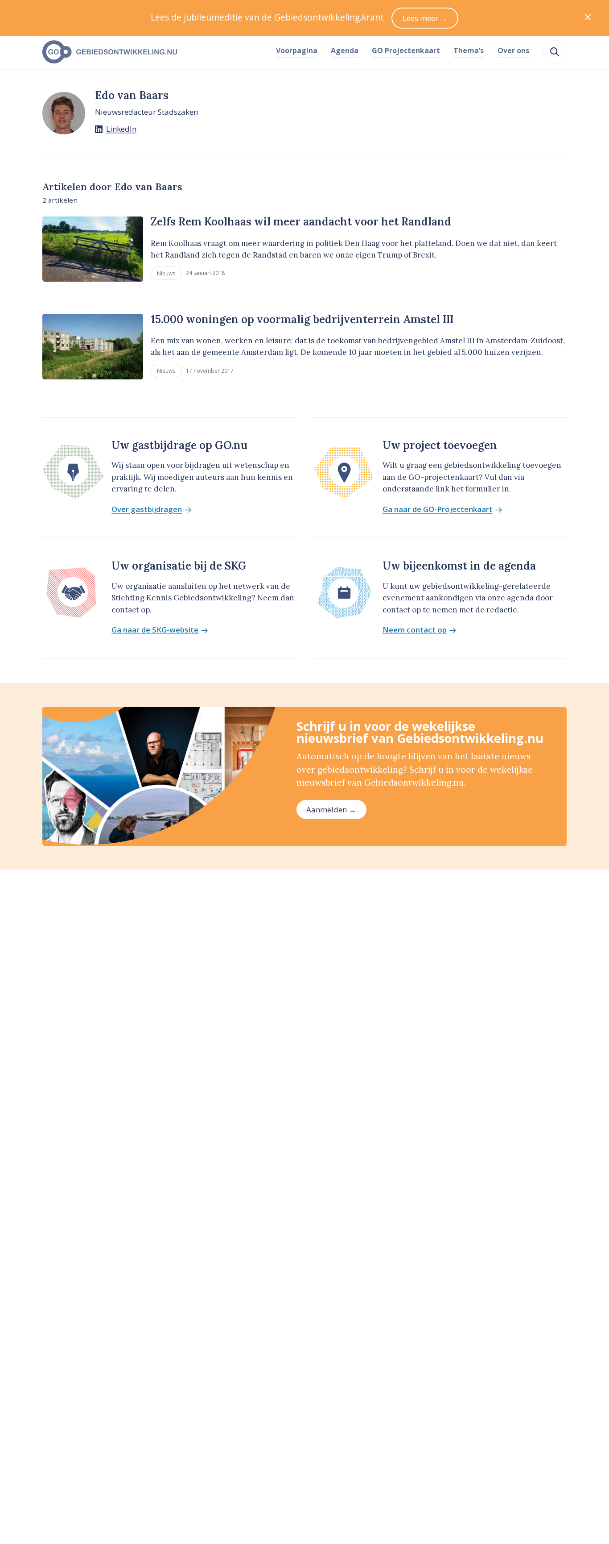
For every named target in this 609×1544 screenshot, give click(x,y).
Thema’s (468, 50)
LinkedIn (121, 129)
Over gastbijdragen (146, 509)
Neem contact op (415, 630)
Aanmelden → (331, 809)
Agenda (344, 50)
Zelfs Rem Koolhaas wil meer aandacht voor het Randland (301, 222)
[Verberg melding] (588, 18)
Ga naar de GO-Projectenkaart (438, 509)
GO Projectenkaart (406, 50)
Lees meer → (425, 18)
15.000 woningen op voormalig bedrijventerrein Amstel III (302, 319)
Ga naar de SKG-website (154, 630)
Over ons (513, 50)
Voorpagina (296, 50)
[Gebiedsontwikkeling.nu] (154, 52)
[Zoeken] (555, 52)
